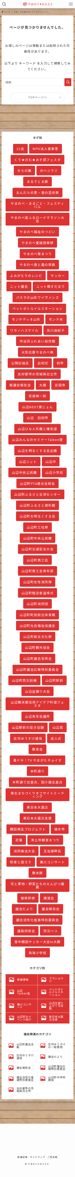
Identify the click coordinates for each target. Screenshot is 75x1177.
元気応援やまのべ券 (37, 352)
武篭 (18, 839)
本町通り (37, 771)
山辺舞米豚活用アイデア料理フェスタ (37, 704)
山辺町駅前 (54, 680)
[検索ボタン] (4, 4)
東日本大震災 (37, 807)
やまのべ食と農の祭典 (37, 264)
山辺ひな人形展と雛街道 (37, 428)
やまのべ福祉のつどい (37, 231)
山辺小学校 (54, 472)
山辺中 (50, 461)
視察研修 (28, 898)
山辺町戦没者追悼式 (37, 592)
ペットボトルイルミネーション (37, 308)
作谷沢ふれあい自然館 (37, 341)
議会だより (24, 908)
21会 (20, 148)
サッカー (58, 275)
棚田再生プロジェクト (28, 829)
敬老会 (37, 749)
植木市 (59, 829)
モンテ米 (56, 319)
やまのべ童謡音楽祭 (37, 242)
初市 (60, 363)
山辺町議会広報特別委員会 (37, 669)
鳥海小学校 (38, 952)
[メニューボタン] (71, 4)
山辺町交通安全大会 (37, 549)
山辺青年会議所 (37, 716)
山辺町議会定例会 (37, 658)
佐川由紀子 (56, 330)
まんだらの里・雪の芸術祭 (37, 192)
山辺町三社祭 (37, 527)
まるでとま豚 (37, 181)
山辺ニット (28, 461)
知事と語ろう (20, 861)
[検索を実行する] (67, 82)
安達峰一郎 (38, 395)
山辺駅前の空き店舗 (28, 727)
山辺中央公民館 (24, 472)
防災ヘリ (50, 930)
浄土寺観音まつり (45, 839)
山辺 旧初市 (37, 417)
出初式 (43, 363)
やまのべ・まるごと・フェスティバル (37, 205)
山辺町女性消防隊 (37, 581)
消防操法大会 (24, 850)
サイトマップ (37, 1157)
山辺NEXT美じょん (37, 406)
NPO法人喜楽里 (45, 148)
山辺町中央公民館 (37, 538)
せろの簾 (24, 170)
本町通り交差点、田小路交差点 (37, 782)
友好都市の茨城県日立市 (37, 374)
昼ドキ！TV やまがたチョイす (37, 760)
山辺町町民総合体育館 (37, 614)
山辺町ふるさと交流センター (37, 494)
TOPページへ (37, 97)
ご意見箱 (52, 1157)
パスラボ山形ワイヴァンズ (37, 297)
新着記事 (22, 1157)
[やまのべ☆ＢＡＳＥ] (37, 4)
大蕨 (42, 385)
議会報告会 (51, 908)
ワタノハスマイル (24, 330)
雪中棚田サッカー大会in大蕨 (37, 941)
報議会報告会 (20, 385)
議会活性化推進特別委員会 (37, 919)
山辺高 (57, 727)
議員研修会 (26, 930)
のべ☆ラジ (49, 170)
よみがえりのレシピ (26, 275)
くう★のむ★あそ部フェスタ (37, 159)
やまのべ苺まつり (37, 253)
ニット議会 (19, 286)
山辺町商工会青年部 (37, 570)
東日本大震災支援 (37, 818)
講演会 (48, 898)
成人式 (56, 738)
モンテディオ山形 (26, 319)
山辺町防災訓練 (24, 680)
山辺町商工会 (37, 560)
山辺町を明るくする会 (37, 516)
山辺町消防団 (37, 603)
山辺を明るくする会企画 (37, 450)
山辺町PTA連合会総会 (37, 483)
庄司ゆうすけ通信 (28, 738)
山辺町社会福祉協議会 (37, 625)
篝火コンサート (52, 861)
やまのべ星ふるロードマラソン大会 (37, 219)
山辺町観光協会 (37, 647)
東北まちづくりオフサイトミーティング (37, 795)
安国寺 (60, 385)
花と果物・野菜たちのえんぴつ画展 (37, 885)
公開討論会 (20, 363)
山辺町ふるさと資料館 (37, 505)
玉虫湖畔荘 (52, 850)
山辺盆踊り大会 (37, 691)
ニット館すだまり (50, 286)
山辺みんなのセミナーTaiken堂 (37, 439)
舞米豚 (37, 872)
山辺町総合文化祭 (37, 636)
